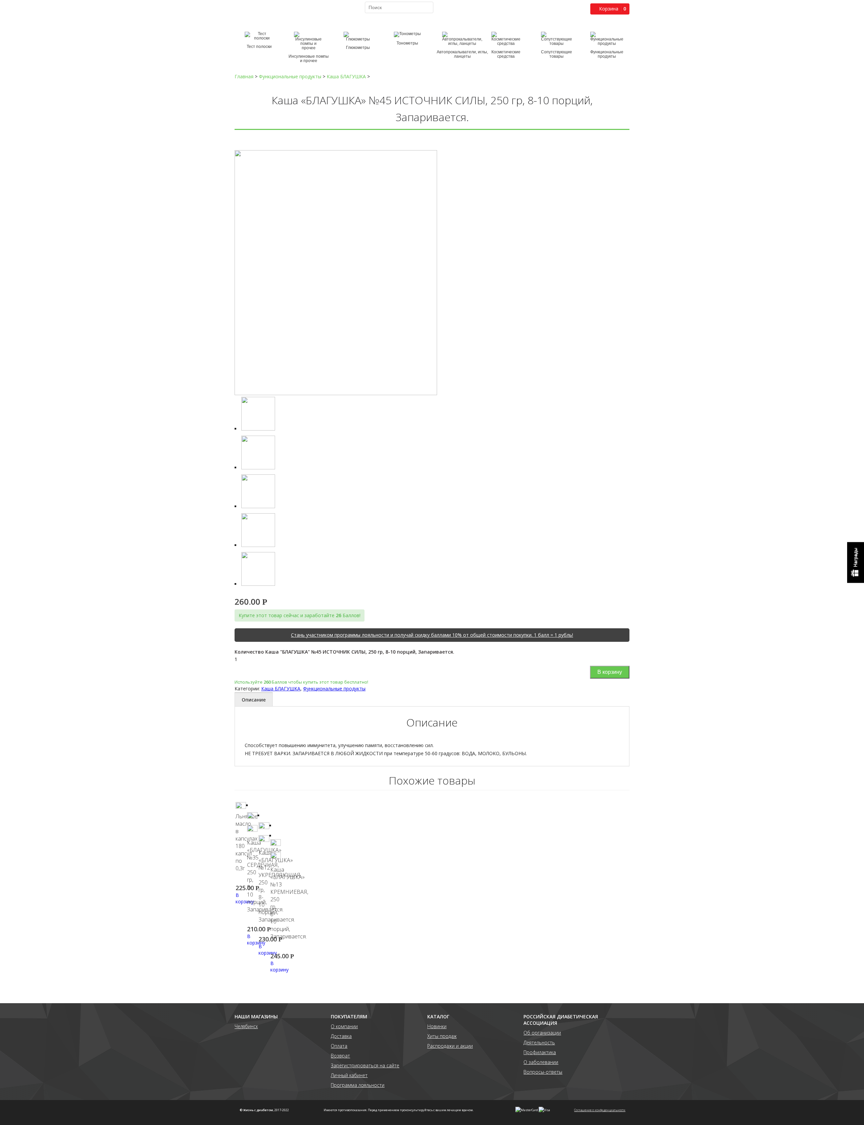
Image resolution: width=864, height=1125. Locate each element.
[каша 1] (258, 467)
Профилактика (539, 1052)
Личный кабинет (349, 1075)
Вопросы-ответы (542, 1072)
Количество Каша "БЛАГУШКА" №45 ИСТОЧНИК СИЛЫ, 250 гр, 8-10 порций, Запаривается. (344, 652)
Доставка (341, 1036)
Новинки (437, 1026)
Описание (254, 699)
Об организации (542, 1033)
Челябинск (246, 1026)
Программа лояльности (357, 1085)
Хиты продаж (442, 1036)
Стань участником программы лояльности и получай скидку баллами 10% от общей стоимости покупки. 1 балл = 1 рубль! (432, 635)
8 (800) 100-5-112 (259, 12)
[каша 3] (258, 545)
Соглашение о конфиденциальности (599, 1110)
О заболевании (540, 1062)
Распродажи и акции (450, 1046)
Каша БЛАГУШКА (280, 688)
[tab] (254, 699)
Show (855, 562)
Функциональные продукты (334, 688)
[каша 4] (258, 584)
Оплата (339, 1046)
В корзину (609, 672)
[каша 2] (258, 506)
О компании (344, 1026)
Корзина (608, 8)
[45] (336, 393)
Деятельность (539, 1042)
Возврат (340, 1055)
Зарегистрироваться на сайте (365, 1065)
